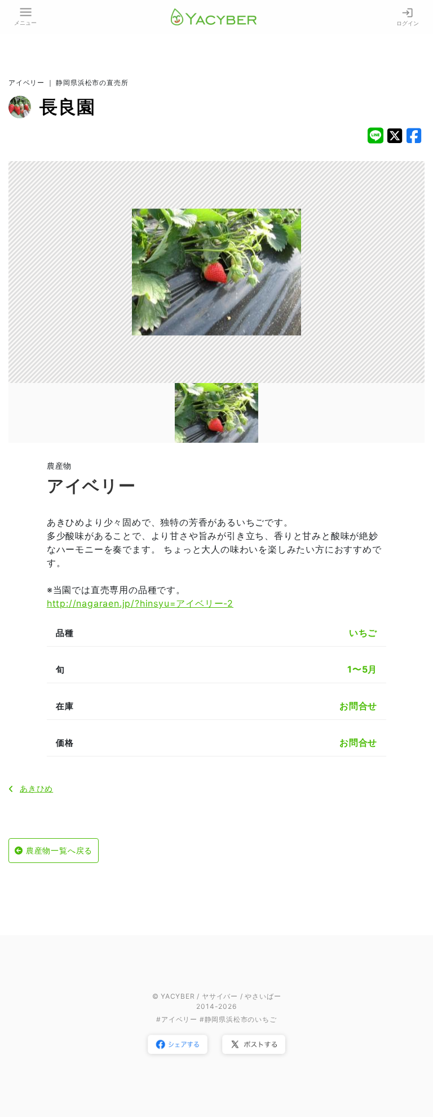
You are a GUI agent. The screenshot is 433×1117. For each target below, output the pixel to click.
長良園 (67, 107)
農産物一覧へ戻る (59, 850)
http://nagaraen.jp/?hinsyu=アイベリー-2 (140, 603)
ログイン (407, 23)
